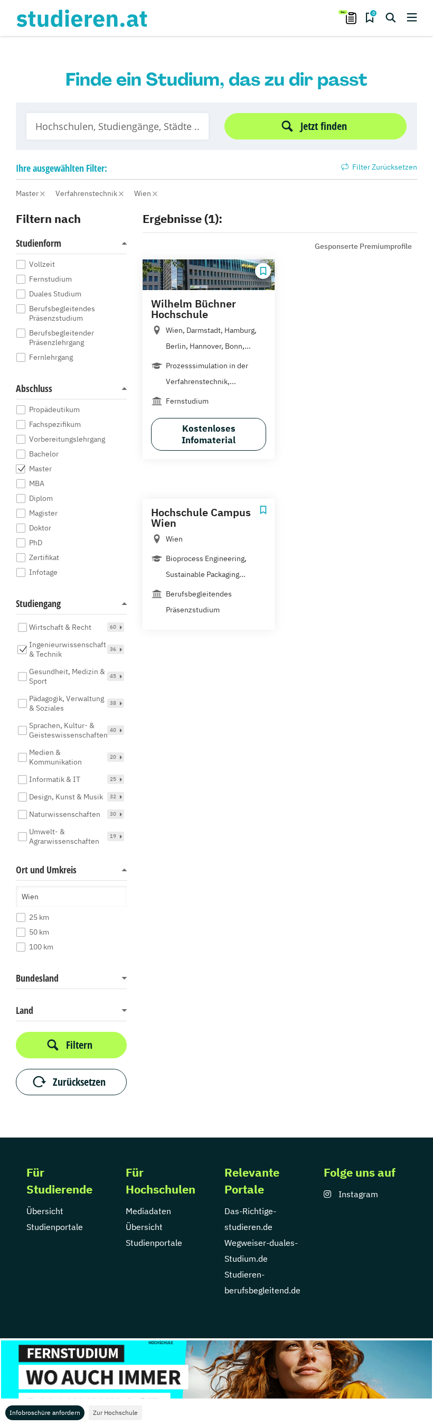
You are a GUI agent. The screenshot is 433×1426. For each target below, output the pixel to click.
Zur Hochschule (115, 1412)
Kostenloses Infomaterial (209, 434)
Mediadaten (148, 1211)
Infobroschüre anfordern (45, 1412)
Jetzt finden (323, 126)
